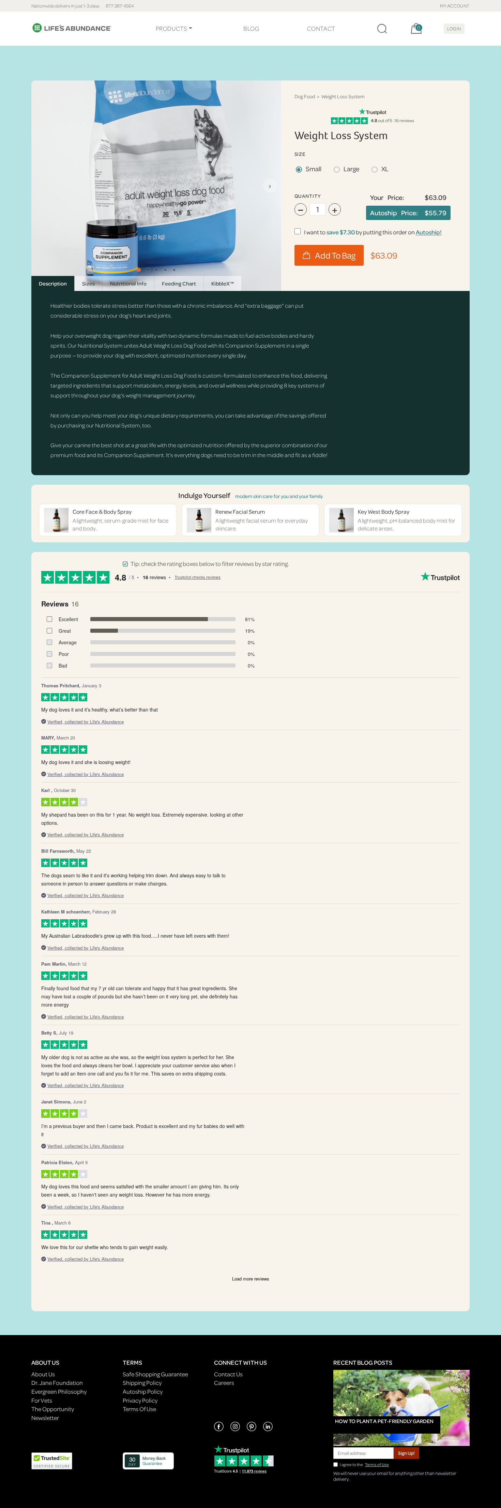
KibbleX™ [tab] (222, 283)
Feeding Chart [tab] (179, 283)
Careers (224, 1382)
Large (351, 168)
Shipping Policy (142, 1382)
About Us (43, 1374)
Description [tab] (53, 283)
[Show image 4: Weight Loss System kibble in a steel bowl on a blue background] (165, 270)
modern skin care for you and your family (279, 496)
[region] (156, 185)
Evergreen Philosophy (59, 1391)
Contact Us (228, 1374)
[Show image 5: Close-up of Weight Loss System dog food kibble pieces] (174, 270)
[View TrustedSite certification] (51, 1460)
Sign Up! (406, 1453)
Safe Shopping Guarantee (155, 1374)
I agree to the (364, 1464)
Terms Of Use (139, 1409)
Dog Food (304, 96)
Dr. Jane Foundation (57, 1382)
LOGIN (454, 28)
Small (313, 168)
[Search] (382, 29)
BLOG (251, 28)
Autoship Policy (143, 1391)
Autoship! (429, 232)
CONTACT (321, 28)
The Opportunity (52, 1409)
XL (385, 168)
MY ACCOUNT (455, 5)
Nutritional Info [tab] (128, 283)
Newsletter (45, 1418)
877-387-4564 (120, 5)
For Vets (41, 1400)
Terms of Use (377, 1464)
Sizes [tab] (88, 283)
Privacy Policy (140, 1400)
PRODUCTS (171, 28)
